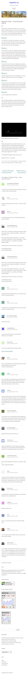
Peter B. (9, 211)
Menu (14, 8)
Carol (8, 197)
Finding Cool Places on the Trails (8, 644)
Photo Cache (10, 342)
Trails (5, 162)
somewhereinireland (11, 455)
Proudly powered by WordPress (7, 672)
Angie (8, 373)
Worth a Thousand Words (7, 351)
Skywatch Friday (14, 161)
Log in (3, 660)
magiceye (9, 502)
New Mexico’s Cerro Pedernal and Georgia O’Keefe (11, 642)
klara (8, 514)
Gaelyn (8, 528)
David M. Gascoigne (11, 410)
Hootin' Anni (10, 440)
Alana (8, 471)
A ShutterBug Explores (12, 225)
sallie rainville (10, 542)
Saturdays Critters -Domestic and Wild (9, 640)
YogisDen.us (14, 3)
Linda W (9, 390)
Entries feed (4, 661)
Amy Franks (9, 488)
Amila (8, 357)
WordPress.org (4, 664)
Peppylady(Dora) (11, 328)
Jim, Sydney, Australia (12, 315)
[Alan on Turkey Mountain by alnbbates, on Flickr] (7, 570)
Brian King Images (11, 427)
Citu (8, 287)
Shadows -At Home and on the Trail (8, 639)
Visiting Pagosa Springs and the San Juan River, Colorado (12, 637)
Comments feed (5, 663)
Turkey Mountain (10, 162)
